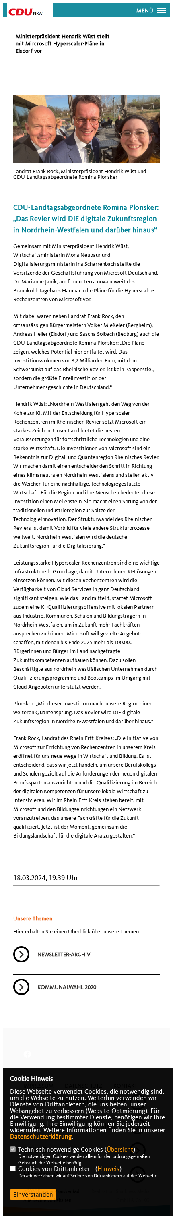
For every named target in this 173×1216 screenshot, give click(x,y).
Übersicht (120, 1149)
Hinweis (108, 1169)
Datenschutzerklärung (41, 1136)
